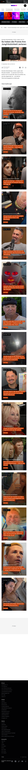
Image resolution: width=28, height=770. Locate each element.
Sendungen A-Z (5, 684)
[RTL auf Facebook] (12, 761)
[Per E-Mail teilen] (23, 67)
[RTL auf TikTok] (19, 761)
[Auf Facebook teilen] (20, 67)
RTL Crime (4, 749)
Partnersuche (4, 704)
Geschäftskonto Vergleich (7, 708)
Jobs (2, 742)
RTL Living (4, 751)
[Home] (14, 5)
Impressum (4, 724)
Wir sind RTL (4, 739)
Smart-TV (3, 696)
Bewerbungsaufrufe (5, 693)
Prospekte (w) (4, 718)
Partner (3, 699)
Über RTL (3, 741)
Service (3, 721)
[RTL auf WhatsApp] (25, 761)
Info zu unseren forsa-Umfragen (8, 736)
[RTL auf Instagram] (15, 761)
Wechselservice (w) (5, 711)
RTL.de (3, 683)
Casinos (3, 701)
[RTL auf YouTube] (22, 761)
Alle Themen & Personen (6, 688)
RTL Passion (4, 752)
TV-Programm (4, 686)
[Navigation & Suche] (25, 5)
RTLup (3, 747)
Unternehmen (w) (5, 714)
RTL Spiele (4, 746)
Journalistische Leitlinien (7, 691)
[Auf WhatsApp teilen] (25, 67)
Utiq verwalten (4, 734)
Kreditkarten (4, 709)
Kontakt (3, 722)
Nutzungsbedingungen (6, 729)
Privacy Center (4, 726)
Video (5, 27)
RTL (2, 27)
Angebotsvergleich (5, 713)
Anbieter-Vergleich (5, 716)
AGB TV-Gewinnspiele (6, 731)
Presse (3, 744)
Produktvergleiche (5, 706)
